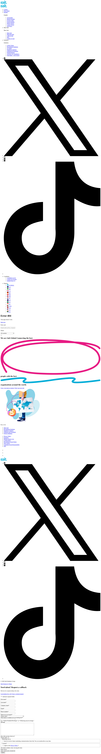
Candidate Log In (11, 278)
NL (10, 298)
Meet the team (10, 34)
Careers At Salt (10, 38)
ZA (10, 312)
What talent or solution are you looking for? (12, 717)
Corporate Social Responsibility (12, 444)
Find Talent (6, 11)
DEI (8, 37)
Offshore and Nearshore (10, 432)
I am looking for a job (6, 694)
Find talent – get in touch (13, 55)
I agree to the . (11, 745)
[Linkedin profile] (4, 159)
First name (3, 699)
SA (9, 302)
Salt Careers (7, 443)
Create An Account (11, 279)
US (9, 310)
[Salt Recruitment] (4, 3)
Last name (3, 702)
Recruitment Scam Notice (10, 442)
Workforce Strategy (12, 49)
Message (3, 722)
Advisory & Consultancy (13, 54)
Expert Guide (10, 20)
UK (10, 308)
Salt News (9, 26)
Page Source (4, 749)
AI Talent (9, 48)
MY (10, 296)
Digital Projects (11, 52)
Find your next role (19, 388)
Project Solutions (8, 433)
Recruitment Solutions (12, 47)
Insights (6, 12)
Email (2, 708)
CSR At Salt (10, 36)
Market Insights (11, 19)
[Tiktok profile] (52, 273)
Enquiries (6, 437)
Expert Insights (10, 22)
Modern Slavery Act (9, 439)
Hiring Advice (10, 23)
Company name (5, 705)
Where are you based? (6, 714)
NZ (10, 300)
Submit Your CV (11, 280)
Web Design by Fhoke (6, 684)
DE (10, 293)
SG (9, 304)
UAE (10, 306)
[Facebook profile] (4, 58)
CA (10, 291)
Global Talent (10, 45)
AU (10, 287)
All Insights (10, 17)
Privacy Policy (7, 436)
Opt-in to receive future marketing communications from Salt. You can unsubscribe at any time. (27, 741)
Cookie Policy (7, 440)
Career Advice (10, 24)
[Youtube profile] (4, 161)
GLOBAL (11, 285)
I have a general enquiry (18, 694)
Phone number (5, 711)
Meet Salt (9, 33)
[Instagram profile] (4, 157)
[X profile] (51, 155)
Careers (6, 9)
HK (10, 294)
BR (10, 289)
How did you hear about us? (8, 736)
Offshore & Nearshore (12, 51)
